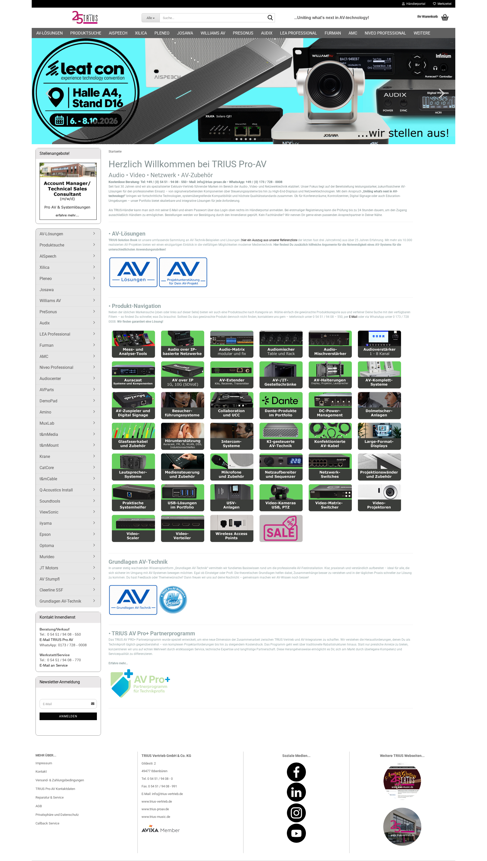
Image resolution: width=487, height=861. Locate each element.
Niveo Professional (385, 33)
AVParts (47, 389)
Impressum (44, 763)
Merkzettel (443, 4)
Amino (45, 412)
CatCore (47, 467)
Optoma (47, 545)
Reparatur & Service (50, 797)
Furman (333, 33)
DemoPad (48, 401)
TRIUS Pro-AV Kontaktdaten (55, 789)
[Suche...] (270, 18)
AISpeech (118, 33)
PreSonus (243, 33)
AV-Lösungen (49, 33)
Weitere (422, 33)
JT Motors (49, 568)
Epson (45, 534)
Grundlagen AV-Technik (60, 601)
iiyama (46, 523)
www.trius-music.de (156, 817)
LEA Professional (298, 33)
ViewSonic (49, 512)
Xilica (141, 33)
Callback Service (47, 823)
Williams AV (213, 33)
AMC (353, 33)
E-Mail (353, 317)
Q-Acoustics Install (56, 490)
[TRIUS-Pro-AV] (85, 18)
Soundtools (50, 501)
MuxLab (47, 423)
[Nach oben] (473, 853)
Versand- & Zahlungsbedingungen (60, 780)
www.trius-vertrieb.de (157, 801)
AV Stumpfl (50, 579)
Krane (45, 456)
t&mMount (49, 445)
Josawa (185, 33)
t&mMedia (49, 434)
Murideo (47, 556)
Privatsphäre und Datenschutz (57, 815)
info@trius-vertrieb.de (167, 794)
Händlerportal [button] (415, 4)
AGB (39, 806)
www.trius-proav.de (155, 809)
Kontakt (41, 771)
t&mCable (48, 478)
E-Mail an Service (54, 665)
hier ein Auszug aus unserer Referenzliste (269, 240)
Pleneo (161, 33)
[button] (47, 93)
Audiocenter (50, 378)
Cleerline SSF (51, 590)
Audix (266, 33)
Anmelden (68, 716)
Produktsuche (85, 33)
